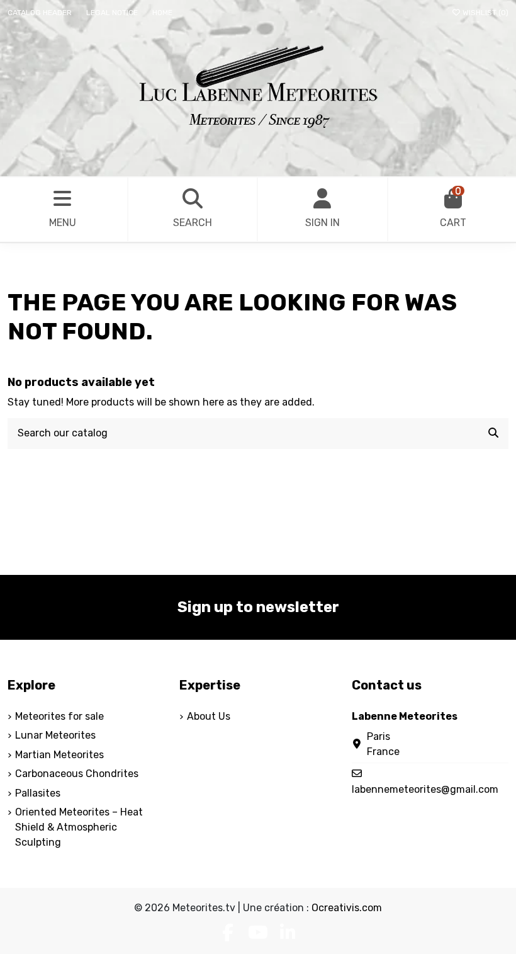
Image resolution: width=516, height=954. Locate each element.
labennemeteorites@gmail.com (425, 789)
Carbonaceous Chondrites (76, 774)
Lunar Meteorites (55, 735)
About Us (208, 716)
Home (162, 12)
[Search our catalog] (493, 434)
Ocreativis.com (346, 908)
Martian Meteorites (59, 755)
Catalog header (41, 12)
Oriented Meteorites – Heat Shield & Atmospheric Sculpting (79, 827)
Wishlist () (484, 12)
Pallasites (37, 793)
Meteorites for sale (59, 716)
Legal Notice (113, 12)
